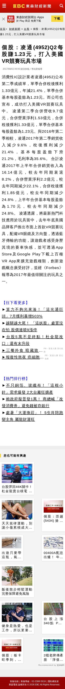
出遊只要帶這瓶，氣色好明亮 (11, 555)
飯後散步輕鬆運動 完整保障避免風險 (17, 591)
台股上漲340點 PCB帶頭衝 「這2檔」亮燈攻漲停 (53, 621)
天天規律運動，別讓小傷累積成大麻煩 (17, 526)
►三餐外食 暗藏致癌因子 (22, 351)
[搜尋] (60, 9)
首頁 (3, 28)
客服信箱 (14, 681)
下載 (57, 18)
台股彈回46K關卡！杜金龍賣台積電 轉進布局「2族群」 (17, 489)
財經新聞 (14, 28)
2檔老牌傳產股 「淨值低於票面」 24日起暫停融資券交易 (53, 658)
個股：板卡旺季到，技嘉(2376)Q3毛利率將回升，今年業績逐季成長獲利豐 (11, 658)
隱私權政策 (53, 681)
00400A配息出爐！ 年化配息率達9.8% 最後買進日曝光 (53, 555)
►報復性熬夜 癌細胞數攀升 (23, 357)
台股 (26, 28)
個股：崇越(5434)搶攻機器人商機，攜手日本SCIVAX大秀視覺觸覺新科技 (53, 519)
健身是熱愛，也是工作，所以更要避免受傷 (17, 628)
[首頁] (32, 5)
